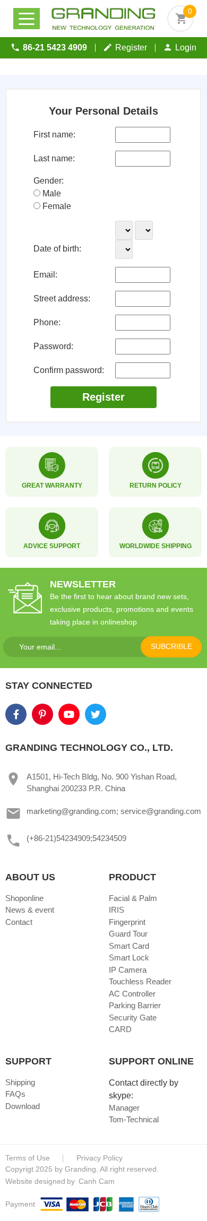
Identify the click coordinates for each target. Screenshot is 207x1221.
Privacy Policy (99, 1158)
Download (22, 1106)
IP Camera (127, 969)
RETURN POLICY (156, 485)
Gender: (48, 180)
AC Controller (132, 993)
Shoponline (24, 898)
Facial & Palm (133, 898)
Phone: (47, 322)
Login (185, 47)
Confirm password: (68, 370)
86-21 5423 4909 (55, 47)
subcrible (171, 646)
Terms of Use (27, 1158)
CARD (120, 1029)
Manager (124, 1107)
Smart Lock (129, 957)
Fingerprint (127, 921)
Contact (18, 921)
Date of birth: (57, 248)
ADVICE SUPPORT (51, 546)
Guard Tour (128, 933)
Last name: (54, 158)
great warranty (52, 485)
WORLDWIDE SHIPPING (155, 546)
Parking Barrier (135, 1005)
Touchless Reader (140, 981)
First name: (54, 134)
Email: (45, 274)
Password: (53, 346)
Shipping (20, 1082)
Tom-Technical (134, 1119)
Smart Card (129, 945)
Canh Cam (95, 1181)
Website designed (35, 1181)
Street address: (61, 298)
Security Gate (133, 1017)
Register (131, 47)
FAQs (15, 1093)
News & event (29, 909)
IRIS (116, 909)
